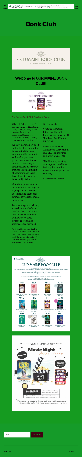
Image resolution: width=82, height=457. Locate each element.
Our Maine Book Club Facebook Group (31, 117)
